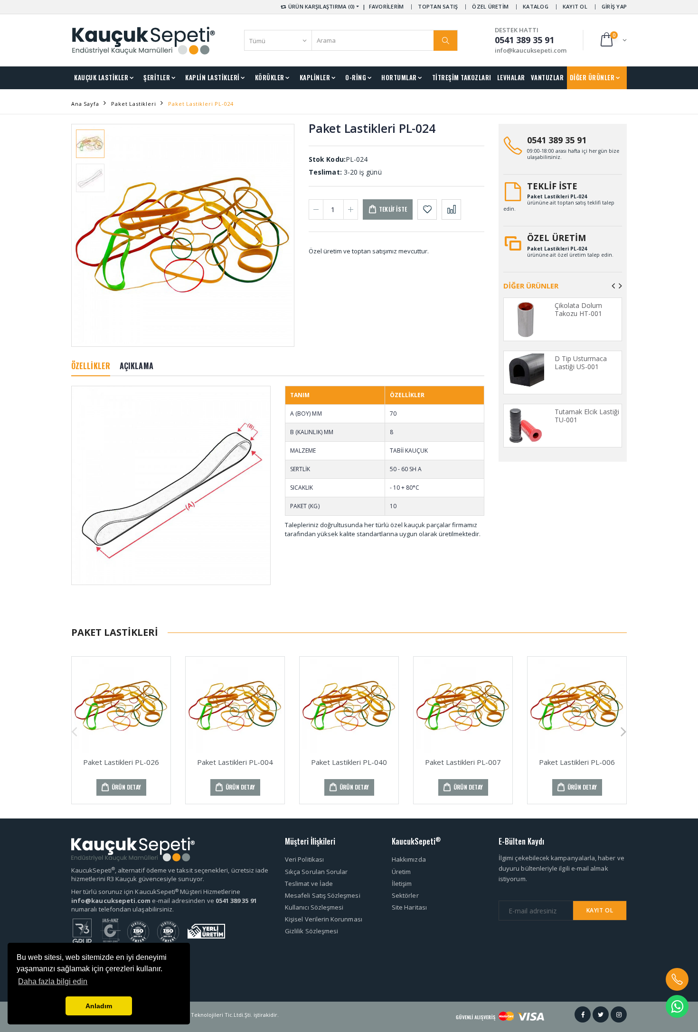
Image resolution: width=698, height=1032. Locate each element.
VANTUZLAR (547, 77)
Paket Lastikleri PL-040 (349, 762)
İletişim (402, 883)
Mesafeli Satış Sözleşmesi (322, 895)
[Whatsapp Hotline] (677, 1006)
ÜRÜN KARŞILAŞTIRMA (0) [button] (321, 6)
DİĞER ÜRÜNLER (592, 77)
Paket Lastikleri (133, 103)
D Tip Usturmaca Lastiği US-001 (581, 363)
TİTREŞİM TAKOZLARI (461, 77)
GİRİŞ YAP (614, 6)
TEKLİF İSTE (552, 186)
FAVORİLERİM (386, 6)
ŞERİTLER (156, 77)
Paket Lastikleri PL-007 (463, 762)
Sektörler (405, 895)
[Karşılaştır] (451, 209)
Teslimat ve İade (309, 883)
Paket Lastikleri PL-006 (577, 762)
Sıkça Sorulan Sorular (316, 871)
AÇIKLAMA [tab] (136, 366)
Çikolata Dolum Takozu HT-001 (578, 309)
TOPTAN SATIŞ (438, 6)
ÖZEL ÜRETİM (490, 6)
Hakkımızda (409, 859)
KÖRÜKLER (269, 77)
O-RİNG (355, 77)
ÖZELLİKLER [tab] (90, 366)
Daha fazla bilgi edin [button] (52, 981)
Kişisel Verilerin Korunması (323, 919)
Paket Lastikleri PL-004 (235, 762)
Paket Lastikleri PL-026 (121, 762)
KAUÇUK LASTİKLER (101, 77)
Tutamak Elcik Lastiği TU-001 (587, 416)
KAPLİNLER (315, 77)
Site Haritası (409, 907)
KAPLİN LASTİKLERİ (212, 77)
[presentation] (86, 235)
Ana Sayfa (85, 103)
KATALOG (535, 6)
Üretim (401, 871)
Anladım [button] (98, 1006)
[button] (613, 40)
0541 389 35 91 (556, 140)
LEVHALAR (511, 77)
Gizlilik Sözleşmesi (311, 931)
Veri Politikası (304, 859)
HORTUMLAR (399, 77)
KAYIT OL (575, 6)
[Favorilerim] (427, 209)
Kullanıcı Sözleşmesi (314, 907)
